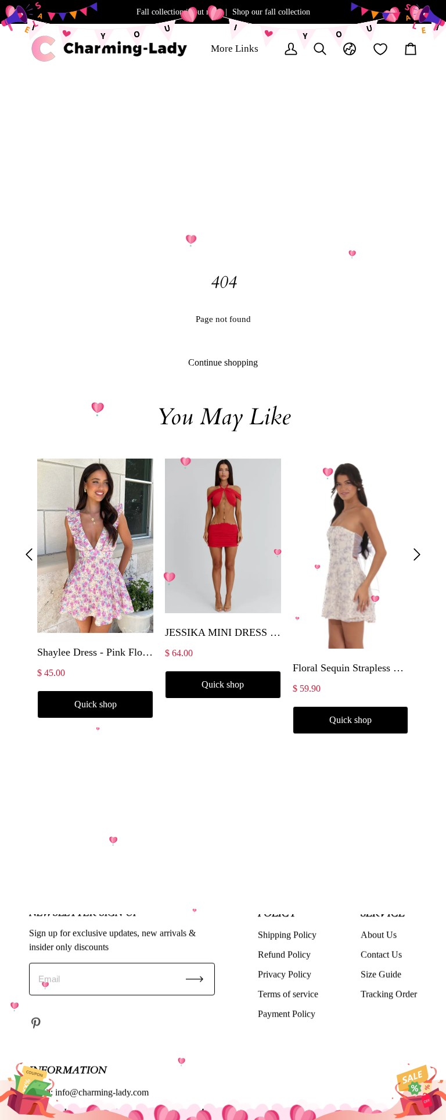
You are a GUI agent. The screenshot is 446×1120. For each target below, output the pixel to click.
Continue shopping (223, 362)
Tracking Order (389, 994)
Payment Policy (286, 1013)
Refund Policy (284, 954)
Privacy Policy (284, 974)
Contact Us (381, 954)
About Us (379, 934)
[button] (29, 554)
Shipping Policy (287, 934)
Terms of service (288, 994)
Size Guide (381, 974)
